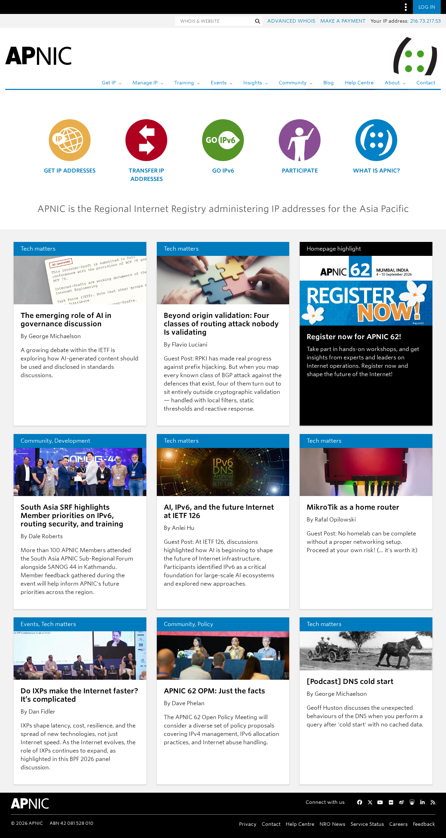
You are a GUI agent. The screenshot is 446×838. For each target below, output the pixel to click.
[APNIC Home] (38, 55)
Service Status (367, 824)
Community (293, 82)
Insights (252, 82)
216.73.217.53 (425, 21)
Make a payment (343, 21)
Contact (425, 82)
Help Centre (359, 82)
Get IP (109, 82)
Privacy (247, 824)
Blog (328, 82)
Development (72, 440)
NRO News (332, 824)
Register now (379, 366)
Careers (398, 824)
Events (218, 82)
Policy (205, 624)
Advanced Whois (291, 21)
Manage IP (144, 82)
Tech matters (38, 248)
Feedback (424, 824)
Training (184, 82)
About (392, 82)
